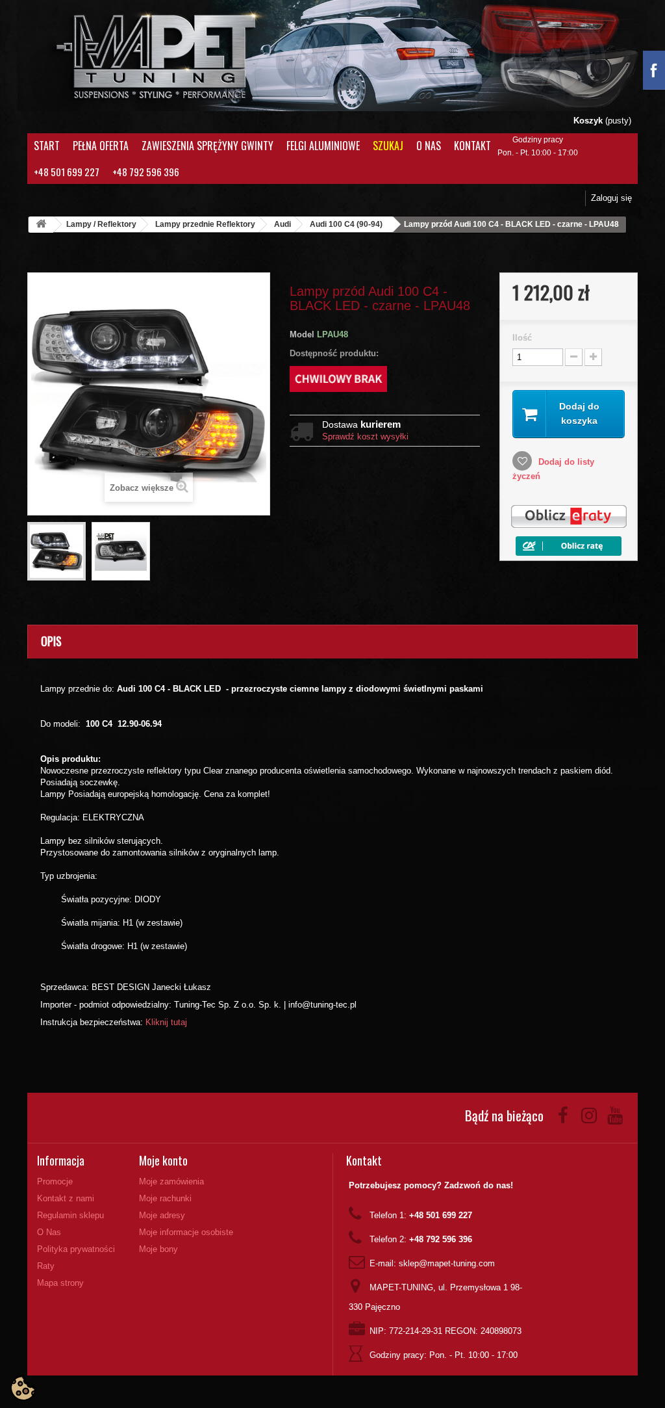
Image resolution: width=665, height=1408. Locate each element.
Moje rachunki (165, 1198)
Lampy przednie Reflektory (205, 224)
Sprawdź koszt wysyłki (365, 436)
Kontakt (472, 145)
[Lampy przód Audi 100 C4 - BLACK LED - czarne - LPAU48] (56, 551)
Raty (46, 1266)
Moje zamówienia (171, 1181)
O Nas (428, 145)
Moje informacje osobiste (186, 1232)
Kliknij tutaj (166, 1022)
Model (302, 334)
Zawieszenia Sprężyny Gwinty (207, 145)
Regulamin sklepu (70, 1215)
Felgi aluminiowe (323, 145)
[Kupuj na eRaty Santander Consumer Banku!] (568, 516)
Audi (282, 224)
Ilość (522, 338)
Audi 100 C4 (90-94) (346, 224)
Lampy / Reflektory (101, 224)
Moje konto (163, 1160)
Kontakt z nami (65, 1198)
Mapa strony (60, 1283)
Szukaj (388, 145)
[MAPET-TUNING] (159, 55)
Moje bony (158, 1249)
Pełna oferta (101, 145)
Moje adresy (162, 1215)
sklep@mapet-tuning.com (447, 1263)
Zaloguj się (611, 198)
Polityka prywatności (76, 1249)
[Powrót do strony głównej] (41, 224)
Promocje (55, 1181)
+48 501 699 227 (66, 171)
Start (47, 145)
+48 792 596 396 (145, 171)
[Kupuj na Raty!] (568, 545)
